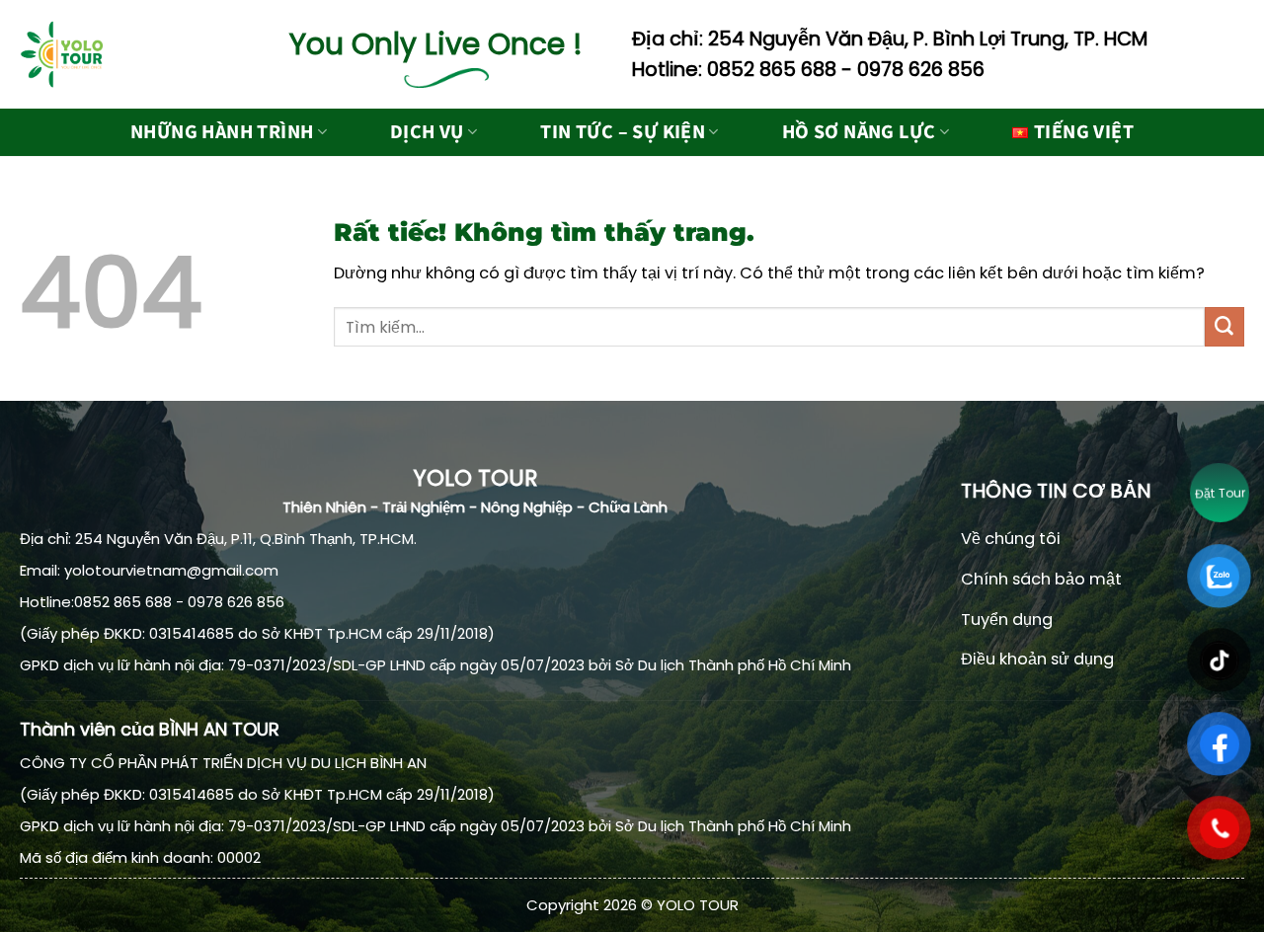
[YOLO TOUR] (118, 54)
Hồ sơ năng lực (859, 132)
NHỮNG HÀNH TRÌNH (221, 132)
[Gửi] (1224, 327)
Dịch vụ (427, 132)
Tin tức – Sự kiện (622, 132)
